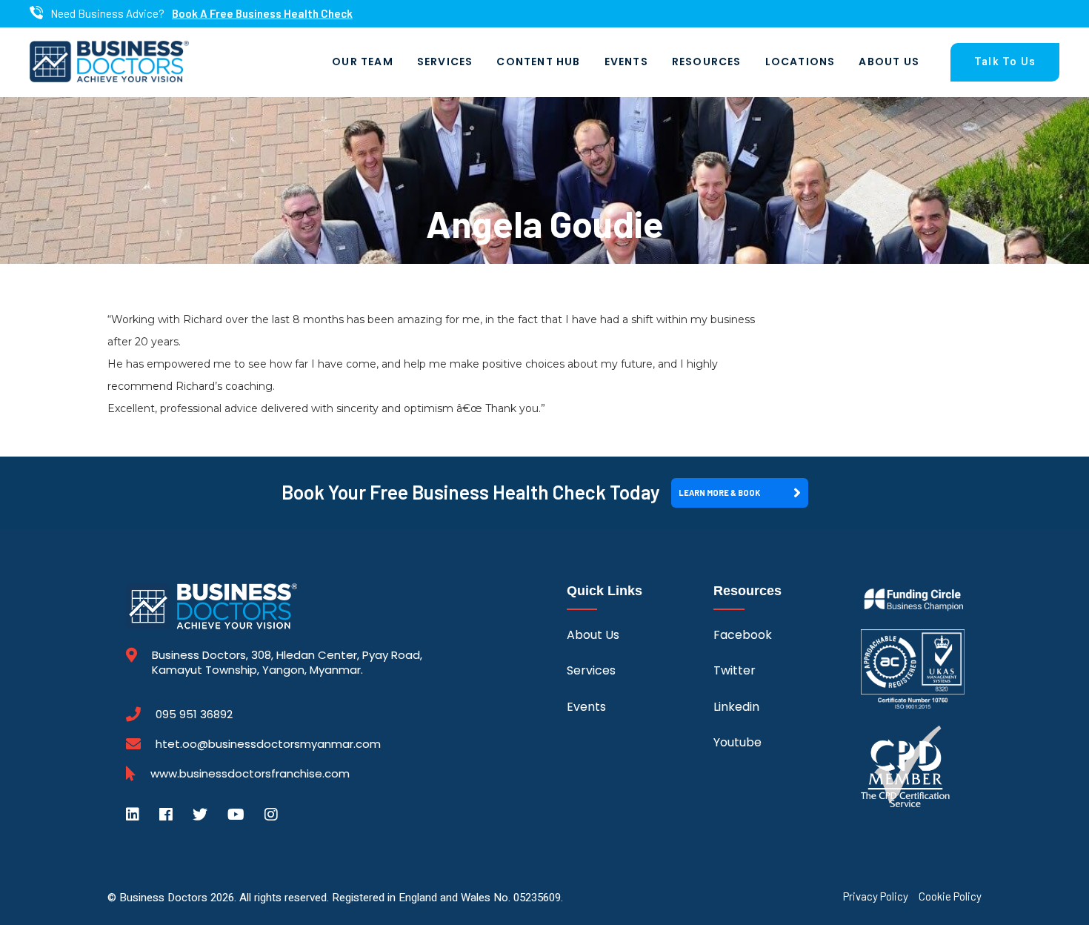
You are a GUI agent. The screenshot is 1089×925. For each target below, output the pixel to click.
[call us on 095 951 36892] (36, 13)
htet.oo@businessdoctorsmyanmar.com (268, 744)
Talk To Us (1005, 62)
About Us (889, 61)
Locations (800, 61)
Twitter (734, 670)
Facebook (742, 634)
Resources (707, 61)
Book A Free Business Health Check (262, 13)
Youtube (737, 742)
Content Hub (538, 61)
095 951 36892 (194, 714)
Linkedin (736, 706)
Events (626, 61)
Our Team (362, 61)
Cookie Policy (950, 896)
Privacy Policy (875, 896)
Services (445, 61)
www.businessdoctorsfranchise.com (250, 773)
